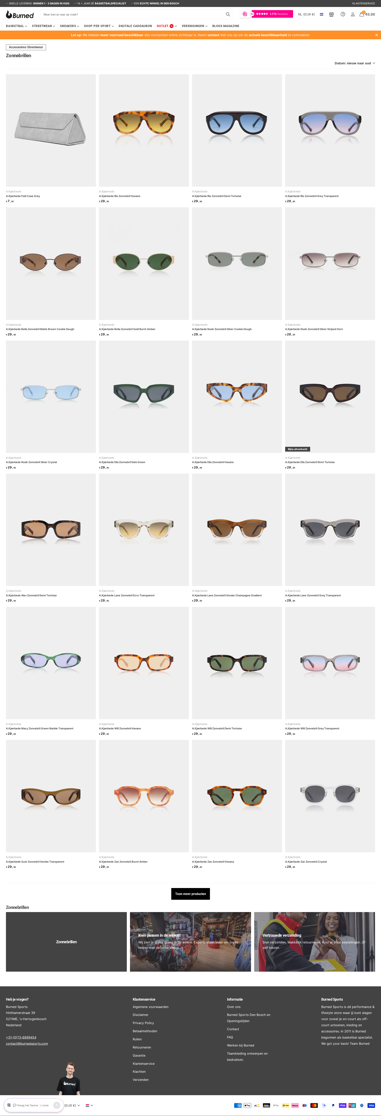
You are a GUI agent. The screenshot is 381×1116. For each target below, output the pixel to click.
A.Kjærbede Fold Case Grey (23, 196)
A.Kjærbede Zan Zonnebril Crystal (306, 861)
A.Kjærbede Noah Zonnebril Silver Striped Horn (314, 329)
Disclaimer (140, 1015)
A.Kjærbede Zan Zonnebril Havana (213, 861)
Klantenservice (144, 999)
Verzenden (141, 1080)
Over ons (234, 1007)
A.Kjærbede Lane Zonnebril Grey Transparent (313, 595)
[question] (343, 14)
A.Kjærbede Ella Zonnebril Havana (213, 462)
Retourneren (142, 1047)
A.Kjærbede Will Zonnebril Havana (120, 728)
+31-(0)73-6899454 (21, 1037)
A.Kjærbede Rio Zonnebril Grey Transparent (312, 196)
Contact (233, 1029)
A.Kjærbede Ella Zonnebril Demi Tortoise (310, 462)
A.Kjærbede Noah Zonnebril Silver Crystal (31, 462)
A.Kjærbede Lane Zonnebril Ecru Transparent (127, 595)
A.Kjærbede (13, 191)
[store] (331, 14)
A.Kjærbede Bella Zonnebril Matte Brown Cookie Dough (40, 329)
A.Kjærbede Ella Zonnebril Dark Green (122, 462)
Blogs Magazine (226, 26)
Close (376, 35)
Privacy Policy (143, 1023)
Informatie (235, 999)
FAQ (230, 1037)
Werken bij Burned (240, 1045)
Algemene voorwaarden (150, 1007)
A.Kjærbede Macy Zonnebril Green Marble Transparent (39, 728)
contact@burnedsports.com (27, 1044)
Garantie (139, 1055)
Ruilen (137, 1039)
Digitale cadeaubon (135, 26)
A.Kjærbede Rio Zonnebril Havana (119, 196)
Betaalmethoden (145, 1031)
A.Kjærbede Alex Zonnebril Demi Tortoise (31, 595)
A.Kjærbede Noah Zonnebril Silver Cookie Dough (222, 329)
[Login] (353, 14)
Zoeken (227, 14)
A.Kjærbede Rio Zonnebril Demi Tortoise (216, 196)
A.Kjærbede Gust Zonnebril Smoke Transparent (35, 861)
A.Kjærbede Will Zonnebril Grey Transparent (312, 728)
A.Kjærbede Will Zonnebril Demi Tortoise (217, 728)
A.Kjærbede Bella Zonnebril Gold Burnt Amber (127, 329)
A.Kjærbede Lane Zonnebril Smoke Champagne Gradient (227, 595)
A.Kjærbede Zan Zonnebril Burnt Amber (123, 861)
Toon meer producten (190, 894)
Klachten (139, 1072)
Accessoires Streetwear (26, 47)
